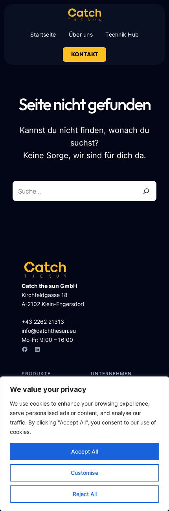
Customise (84, 472)
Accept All (84, 451)
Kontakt (84, 54)
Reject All (85, 494)
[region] (84, 443)
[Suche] (146, 191)
